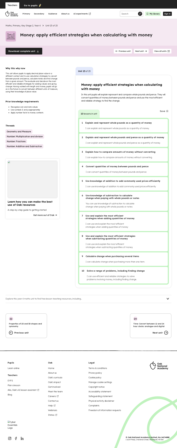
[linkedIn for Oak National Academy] (22, 438)
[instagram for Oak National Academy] (10, 438)
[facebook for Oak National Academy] (16, 438)
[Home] (12, 13)
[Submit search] (140, 14)
